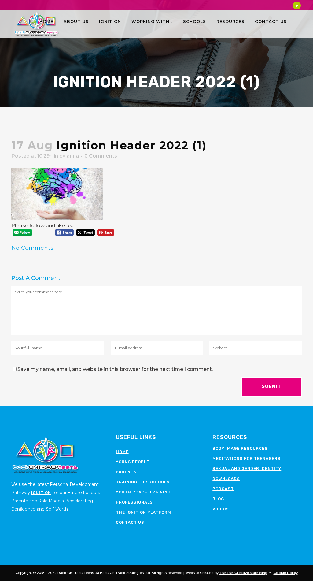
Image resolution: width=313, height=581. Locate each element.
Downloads (226, 478)
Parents (126, 472)
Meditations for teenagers (246, 458)
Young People (132, 462)
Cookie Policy (286, 573)
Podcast (223, 488)
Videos (220, 509)
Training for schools (143, 482)
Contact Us (130, 522)
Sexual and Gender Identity (246, 468)
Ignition (41, 492)
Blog (218, 499)
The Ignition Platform (143, 512)
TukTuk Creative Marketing (243, 573)
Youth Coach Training (143, 492)
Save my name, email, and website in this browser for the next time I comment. (115, 369)
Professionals (134, 502)
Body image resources (240, 448)
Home (122, 451)
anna (73, 156)
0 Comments (100, 156)
